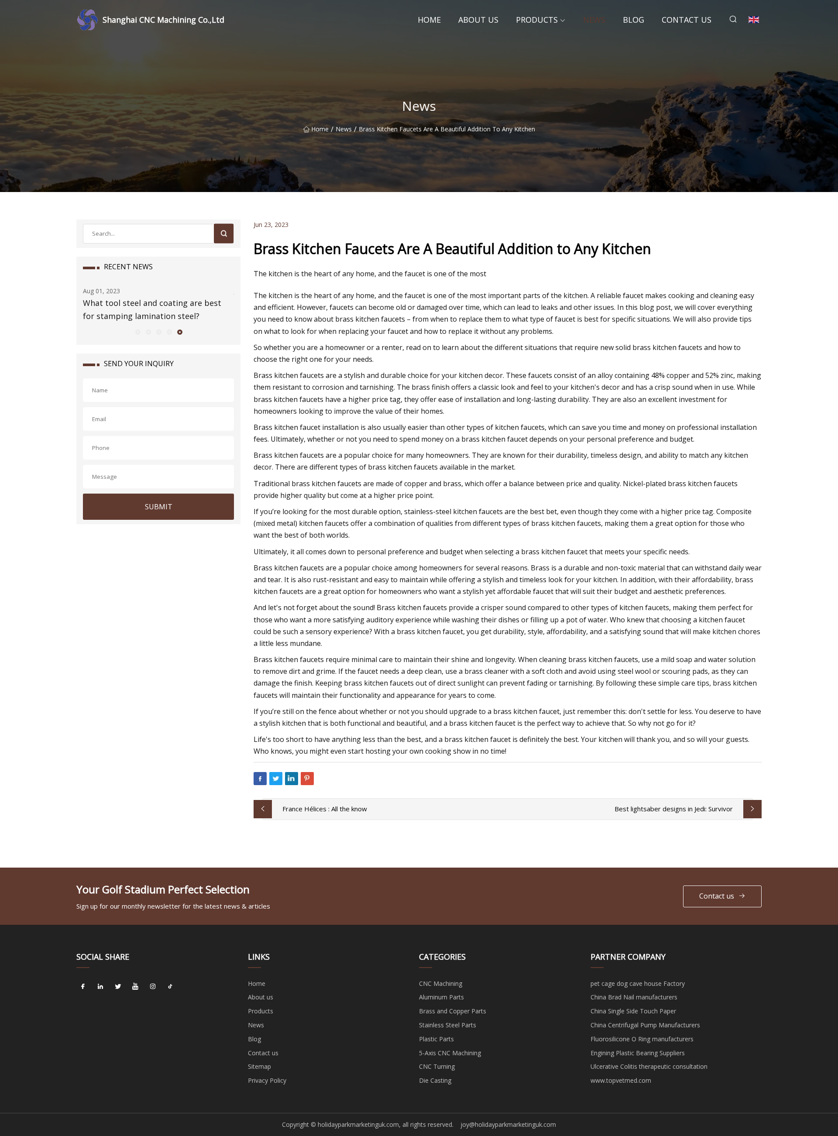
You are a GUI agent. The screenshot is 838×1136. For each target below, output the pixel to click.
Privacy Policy (267, 1080)
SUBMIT (158, 506)
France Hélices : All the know (324, 808)
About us (478, 19)
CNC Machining (440, 983)
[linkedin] (100, 986)
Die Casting (435, 1080)
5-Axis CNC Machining (450, 1053)
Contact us (686, 19)
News (594, 19)
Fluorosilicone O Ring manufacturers (642, 1039)
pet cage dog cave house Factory (638, 983)
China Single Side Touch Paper (633, 1011)
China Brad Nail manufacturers (634, 997)
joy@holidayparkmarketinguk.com (508, 1124)
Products (537, 19)
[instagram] (152, 986)
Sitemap (259, 1066)
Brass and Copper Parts (452, 1011)
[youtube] (135, 986)
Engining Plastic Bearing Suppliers (638, 1053)
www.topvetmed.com (621, 1080)
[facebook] (82, 986)
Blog (633, 19)
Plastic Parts (436, 1039)
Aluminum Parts (441, 997)
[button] (137, 332)
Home (429, 19)
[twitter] (117, 986)
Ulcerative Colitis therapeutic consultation (649, 1066)
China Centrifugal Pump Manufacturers (645, 1025)
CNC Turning (437, 1066)
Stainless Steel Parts (447, 1025)
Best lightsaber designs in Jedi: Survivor (674, 808)
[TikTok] (170, 986)
